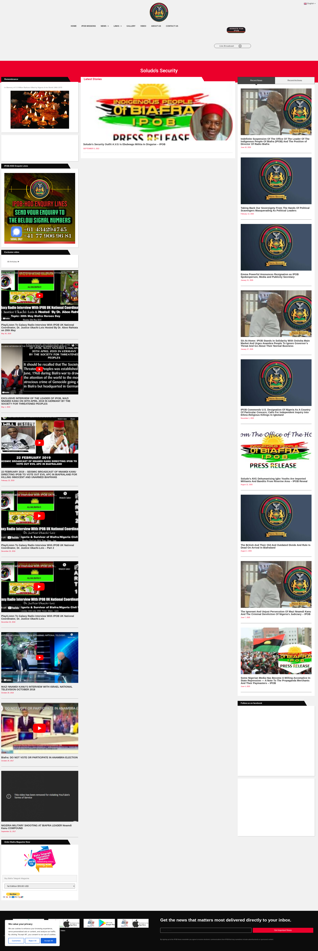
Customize (16, 941)
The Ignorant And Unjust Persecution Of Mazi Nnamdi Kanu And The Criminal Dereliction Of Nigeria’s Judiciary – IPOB (276, 613)
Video (143, 26)
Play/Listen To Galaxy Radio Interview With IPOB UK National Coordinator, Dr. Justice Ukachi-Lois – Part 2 (37, 546)
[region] (32, 933)
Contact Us (172, 26)
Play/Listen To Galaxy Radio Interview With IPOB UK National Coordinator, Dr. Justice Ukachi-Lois (37, 617)
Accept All (48, 941)
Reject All (32, 941)
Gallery (131, 26)
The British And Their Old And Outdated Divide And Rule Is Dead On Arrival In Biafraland (275, 546)
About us (156, 26)
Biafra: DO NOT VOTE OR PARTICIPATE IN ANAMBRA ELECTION (39, 757)
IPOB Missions (88, 26)
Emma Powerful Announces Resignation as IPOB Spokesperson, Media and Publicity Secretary (270, 275)
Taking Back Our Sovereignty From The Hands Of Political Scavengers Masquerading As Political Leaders (275, 209)
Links (116, 26)
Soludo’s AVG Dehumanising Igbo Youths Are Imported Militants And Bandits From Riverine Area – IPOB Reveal (274, 480)
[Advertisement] (113, 49)
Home (74, 26)
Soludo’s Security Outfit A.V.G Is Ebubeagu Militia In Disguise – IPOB (124, 144)
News (103, 26)
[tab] (256, 80)
